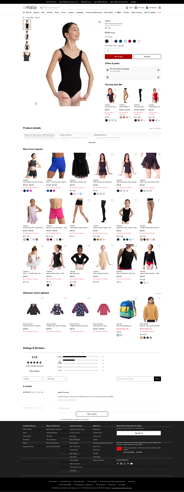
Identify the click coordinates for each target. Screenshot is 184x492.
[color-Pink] (115, 120)
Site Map (95, 453)
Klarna (24, 432)
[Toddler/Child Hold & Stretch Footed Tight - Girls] (150, 211)
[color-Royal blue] (27, 191)
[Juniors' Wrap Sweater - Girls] (150, 257)
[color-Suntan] (124, 117)
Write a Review (34, 371)
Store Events (73, 456)
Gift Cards (49, 436)
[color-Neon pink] (31, 191)
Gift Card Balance (51, 439)
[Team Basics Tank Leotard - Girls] (155, 95)
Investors (95, 439)
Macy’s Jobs (96, 446)
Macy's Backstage (75, 439)
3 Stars (60, 363)
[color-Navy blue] (60, 239)
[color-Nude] (57, 239)
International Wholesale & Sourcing (102, 443)
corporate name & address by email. (122, 488)
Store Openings (74, 460)
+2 (129, 117)
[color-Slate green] (151, 338)
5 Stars (60, 356)
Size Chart (121, 45)
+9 (144, 120)
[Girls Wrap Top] (80, 257)
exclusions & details (114, 139)
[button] (63, 63)
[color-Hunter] (124, 239)
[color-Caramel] (121, 117)
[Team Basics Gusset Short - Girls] (80, 211)
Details (113, 32)
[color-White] (156, 120)
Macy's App (73, 436)
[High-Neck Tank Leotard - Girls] (127, 211)
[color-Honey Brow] (101, 239)
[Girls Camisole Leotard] (103, 257)
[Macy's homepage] (24, 17)
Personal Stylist (74, 450)
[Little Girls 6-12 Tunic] (103, 309)
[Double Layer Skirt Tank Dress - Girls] (33, 211)
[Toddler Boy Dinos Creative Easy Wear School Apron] (80, 309)
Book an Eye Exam (75, 463)
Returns (25, 443)
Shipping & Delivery (28, 446)
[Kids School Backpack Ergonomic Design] (127, 309)
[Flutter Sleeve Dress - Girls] (56, 257)
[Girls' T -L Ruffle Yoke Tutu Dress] (33, 257)
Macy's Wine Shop (75, 446)
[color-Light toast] (127, 117)
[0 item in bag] (159, 8)
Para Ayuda (26, 439)
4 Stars (60, 360)
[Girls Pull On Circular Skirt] (80, 165)
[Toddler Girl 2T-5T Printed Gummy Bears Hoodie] (33, 309)
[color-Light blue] (109, 120)
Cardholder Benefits (51, 432)
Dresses (37, 17)
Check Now (139, 452)
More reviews (92, 414)
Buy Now (147, 56)
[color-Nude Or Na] (98, 239)
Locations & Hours (75, 432)
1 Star (60, 370)
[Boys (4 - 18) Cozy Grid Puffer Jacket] (150, 309)
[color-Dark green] (147, 338)
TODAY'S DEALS (51, 2)
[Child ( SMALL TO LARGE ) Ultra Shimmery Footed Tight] (125, 95)
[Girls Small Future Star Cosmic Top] (33, 165)
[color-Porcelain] (142, 120)
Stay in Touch (73, 453)
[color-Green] (118, 335)
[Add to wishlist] (99, 22)
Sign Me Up (139, 433)
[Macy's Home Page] (30, 8)
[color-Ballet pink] (151, 239)
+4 (159, 120)
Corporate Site (97, 436)
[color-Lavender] (112, 120)
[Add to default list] (115, 90)
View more (92, 142)
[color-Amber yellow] (141, 338)
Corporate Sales (97, 432)
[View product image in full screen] (36, 103)
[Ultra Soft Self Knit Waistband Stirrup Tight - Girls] (140, 95)
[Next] (158, 95)
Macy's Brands (74, 443)
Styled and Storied (98, 460)
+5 (62, 239)
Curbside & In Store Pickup (77, 429)
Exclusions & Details (129, 452)
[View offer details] (133, 70)
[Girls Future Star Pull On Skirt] (150, 165)
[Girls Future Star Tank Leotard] (127, 165)
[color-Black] (106, 120)
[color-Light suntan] (139, 120)
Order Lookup (26, 436)
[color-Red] (150, 120)
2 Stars (60, 367)
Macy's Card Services (52, 443)
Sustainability (96, 456)
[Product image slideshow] (68, 63)
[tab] (27, 25)
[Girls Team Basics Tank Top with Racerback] (127, 257)
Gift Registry (73, 470)
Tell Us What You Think (76, 467)
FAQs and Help (27, 429)
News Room (96, 450)
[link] (111, 113)
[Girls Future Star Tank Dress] (103, 165)
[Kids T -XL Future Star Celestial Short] (56, 165)
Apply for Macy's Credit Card (54, 429)
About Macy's (96, 429)
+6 (133, 239)
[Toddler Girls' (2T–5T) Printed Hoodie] (56, 309)
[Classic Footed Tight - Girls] (103, 211)
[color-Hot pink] (48, 239)
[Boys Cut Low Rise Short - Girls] (56, 211)
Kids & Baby (30, 17)
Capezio (108, 21)
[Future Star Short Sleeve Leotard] (111, 95)
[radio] (106, 120)
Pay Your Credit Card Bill (53, 446)
